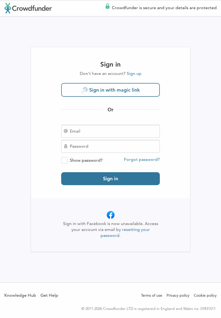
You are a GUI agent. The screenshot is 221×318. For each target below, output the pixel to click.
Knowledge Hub (20, 295)
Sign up (134, 73)
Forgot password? (142, 159)
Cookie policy (205, 295)
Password (79, 146)
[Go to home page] (28, 8)
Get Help (49, 295)
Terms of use (151, 295)
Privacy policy (178, 295)
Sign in (110, 178)
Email (75, 131)
